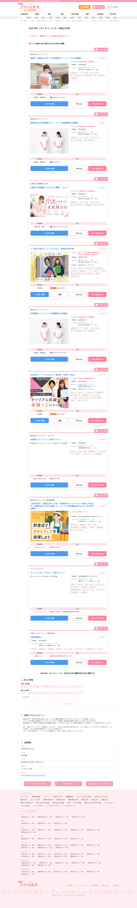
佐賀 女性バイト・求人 (77, 845)
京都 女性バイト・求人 (60, 830)
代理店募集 (115, 885)
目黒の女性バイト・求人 (62, 21)
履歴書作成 (69, 797)
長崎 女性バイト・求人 (44, 845)
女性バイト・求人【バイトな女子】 (66, 895)
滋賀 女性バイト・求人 (77, 830)
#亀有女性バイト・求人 (85, 579)
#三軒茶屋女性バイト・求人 (86, 519)
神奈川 (29, 18)
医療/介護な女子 (48, 800)
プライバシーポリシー (82, 885)
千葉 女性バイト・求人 (62, 817)
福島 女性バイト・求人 (44, 865)
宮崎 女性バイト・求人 (28, 847)
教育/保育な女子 (73, 800)
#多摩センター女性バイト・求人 (48, 643)
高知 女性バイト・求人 (60, 856)
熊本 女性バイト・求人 (93, 845)
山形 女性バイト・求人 (28, 865)
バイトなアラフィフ (68, 806)
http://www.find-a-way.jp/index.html (33, 775)
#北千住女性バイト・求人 (85, 197)
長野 (100, 18)
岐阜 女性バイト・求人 (77, 839)
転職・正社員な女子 (26, 803)
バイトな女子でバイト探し (27, 21)
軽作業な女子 (61, 800)
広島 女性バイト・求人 (28, 854)
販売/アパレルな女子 (101, 797)
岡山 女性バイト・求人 (44, 854)
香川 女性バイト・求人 (28, 856)
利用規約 (70, 885)
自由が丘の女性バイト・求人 (80, 21)
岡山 (86, 18)
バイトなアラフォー (53, 806)
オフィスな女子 (35, 800)
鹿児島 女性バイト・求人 (45, 847)
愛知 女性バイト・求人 (28, 839)
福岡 (72, 18)
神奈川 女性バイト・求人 (45, 817)
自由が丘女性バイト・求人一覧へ (99, 784)
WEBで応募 (50, 104)
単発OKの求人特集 (58, 803)
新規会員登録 (36, 797)
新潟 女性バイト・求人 (77, 871)
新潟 (93, 18)
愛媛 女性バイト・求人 (77, 856)
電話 (60, 294)
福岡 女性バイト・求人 (28, 845)
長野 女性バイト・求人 (93, 871)
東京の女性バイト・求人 (45, 21)
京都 (57, 18)
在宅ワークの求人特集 (74, 803)
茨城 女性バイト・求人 (44, 823)
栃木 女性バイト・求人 (28, 823)
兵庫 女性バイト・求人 (44, 830)
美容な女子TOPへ (68, 784)
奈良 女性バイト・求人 (93, 830)
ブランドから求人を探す (84, 797)
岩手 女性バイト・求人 (78, 863)
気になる (79, 104)
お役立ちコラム (58, 797)
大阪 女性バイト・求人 (28, 830)
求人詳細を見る (98, 104)
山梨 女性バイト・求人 (28, 874)
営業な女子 (84, 800)
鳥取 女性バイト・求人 (77, 854)
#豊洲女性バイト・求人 (85, 446)
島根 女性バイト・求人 (93, 854)
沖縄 (115, 18)
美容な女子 (104, 800)
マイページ (46, 797)
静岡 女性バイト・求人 (44, 839)
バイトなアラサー (38, 806)
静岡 (65, 18)
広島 (79, 18)
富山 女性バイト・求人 (60, 871)
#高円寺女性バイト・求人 (85, 132)
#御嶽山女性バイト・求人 (85, 384)
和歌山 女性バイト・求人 (28, 832)
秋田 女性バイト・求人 (94, 863)
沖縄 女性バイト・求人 (62, 847)
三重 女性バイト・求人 (60, 839)
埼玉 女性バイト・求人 (78, 817)
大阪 (50, 18)
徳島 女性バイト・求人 (44, 856)
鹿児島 (108, 18)
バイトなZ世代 (25, 806)
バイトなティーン (109, 803)
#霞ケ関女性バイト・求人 (85, 260)
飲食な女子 (94, 800)
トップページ (24, 797)
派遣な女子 (23, 800)
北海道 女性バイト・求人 (28, 863)
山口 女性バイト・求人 (60, 854)
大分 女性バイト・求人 (60, 845)
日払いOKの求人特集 (42, 803)
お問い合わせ (105, 885)
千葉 (36, 18)
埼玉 (43, 18)
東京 (22, 18)
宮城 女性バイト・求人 (45, 863)
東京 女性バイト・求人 (28, 817)
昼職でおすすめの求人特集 (92, 803)
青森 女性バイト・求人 (62, 863)
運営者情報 (95, 885)
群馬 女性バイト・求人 (60, 823)
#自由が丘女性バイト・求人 (86, 67)
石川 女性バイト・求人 (28, 871)
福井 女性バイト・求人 (44, 871)
